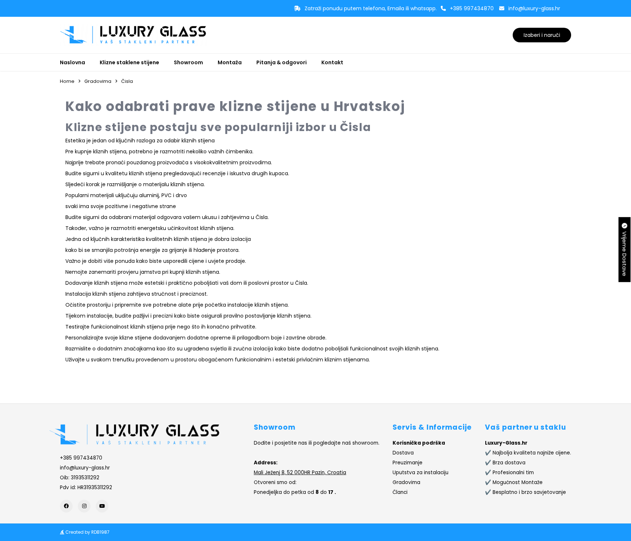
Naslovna (72, 62)
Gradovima (97, 81)
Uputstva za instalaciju (420, 472)
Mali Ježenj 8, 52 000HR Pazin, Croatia (300, 472)
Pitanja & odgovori (281, 62)
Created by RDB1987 (87, 532)
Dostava (403, 452)
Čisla (127, 81)
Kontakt (332, 62)
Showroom (188, 62)
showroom (365, 443)
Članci (400, 492)
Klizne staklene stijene (129, 62)
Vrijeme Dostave (624, 252)
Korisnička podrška (419, 443)
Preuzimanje (407, 462)
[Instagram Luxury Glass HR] (84, 506)
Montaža (230, 62)
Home (67, 81)
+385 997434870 (472, 8)
